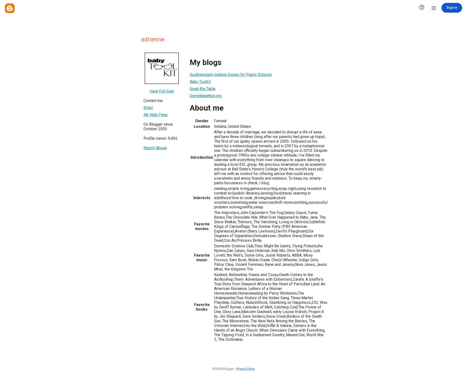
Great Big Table (203, 88)
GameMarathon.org (206, 95)
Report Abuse (155, 148)
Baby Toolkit (200, 81)
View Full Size (162, 91)
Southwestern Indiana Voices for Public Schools (231, 74)
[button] (422, 8)
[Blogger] (10, 8)
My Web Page (156, 114)
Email (148, 107)
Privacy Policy (245, 369)
